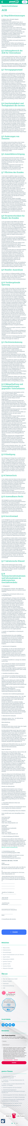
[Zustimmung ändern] (3, 1121)
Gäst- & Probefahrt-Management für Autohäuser (11, 1106)
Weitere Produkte (7, 981)
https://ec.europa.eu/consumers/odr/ (10, 847)
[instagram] (13, 1024)
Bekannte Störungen (8, 968)
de (14, 1123)
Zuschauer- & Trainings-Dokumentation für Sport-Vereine (13, 1080)
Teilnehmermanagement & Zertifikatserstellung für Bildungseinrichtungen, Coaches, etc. (13, 1091)
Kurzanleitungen (7, 952)
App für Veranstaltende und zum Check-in (13, 954)
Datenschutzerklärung (8, 986)
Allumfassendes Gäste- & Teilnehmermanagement (9, 1077)
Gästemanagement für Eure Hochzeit (12, 1087)
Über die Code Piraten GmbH (10, 979)
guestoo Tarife (6, 964)
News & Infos (6, 948)
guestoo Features (7, 961)
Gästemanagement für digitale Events (12, 1103)
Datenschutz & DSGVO (8, 959)
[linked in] (6, 1024)
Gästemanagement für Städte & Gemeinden (14, 1097)
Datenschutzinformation (8, 1059)
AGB (4, 988)
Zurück (15, 932)
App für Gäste (6, 957)
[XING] (10, 1024)
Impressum (6, 983)
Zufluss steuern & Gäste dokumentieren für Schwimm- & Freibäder (13, 1084)
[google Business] (3, 1024)
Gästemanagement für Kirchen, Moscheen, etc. (14, 1095)
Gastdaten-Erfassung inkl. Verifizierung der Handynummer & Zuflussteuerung (13, 1100)
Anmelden (14, 1062)
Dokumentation (7, 950)
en (17, 1123)
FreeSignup (24, 2)
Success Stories (7, 966)
